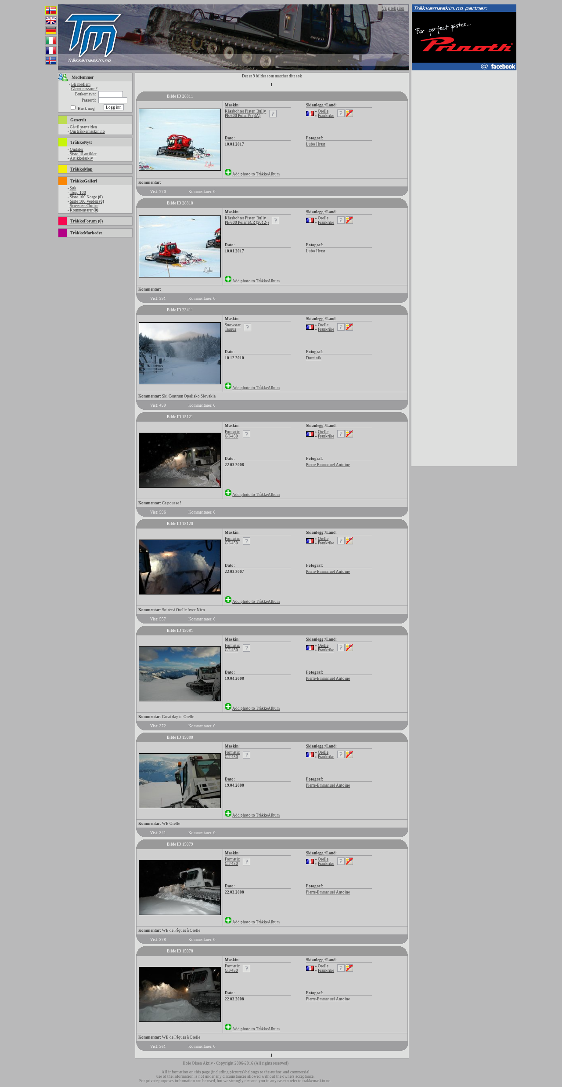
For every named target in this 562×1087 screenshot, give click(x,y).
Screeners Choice (84, 206)
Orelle (323, 111)
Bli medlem (80, 84)
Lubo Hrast (315, 144)
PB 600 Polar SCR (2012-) (247, 222)
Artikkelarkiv (81, 158)
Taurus (230, 329)
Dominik (313, 358)
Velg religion (393, 8)
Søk (73, 188)
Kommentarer (84, 210)
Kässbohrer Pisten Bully (245, 111)
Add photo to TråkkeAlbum (256, 174)
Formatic (232, 432)
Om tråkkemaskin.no (87, 131)
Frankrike (326, 115)
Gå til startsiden (83, 127)
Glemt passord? (84, 89)
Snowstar (233, 325)
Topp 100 (78, 192)
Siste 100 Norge (86, 197)
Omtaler (76, 149)
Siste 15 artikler (83, 154)
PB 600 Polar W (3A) (242, 115)
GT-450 (231, 436)
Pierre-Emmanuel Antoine (328, 465)
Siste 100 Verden (87, 201)
